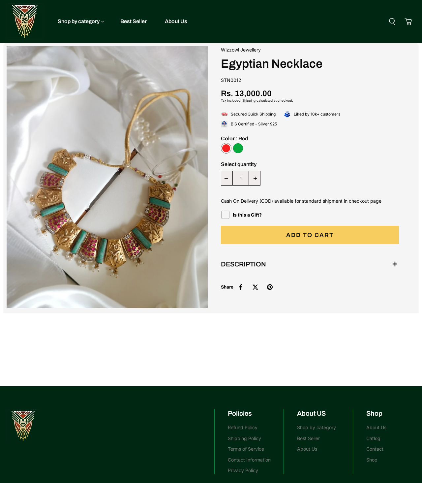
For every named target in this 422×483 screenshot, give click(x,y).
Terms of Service (246, 449)
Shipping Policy (244, 438)
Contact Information (249, 460)
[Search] (392, 21)
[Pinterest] (269, 287)
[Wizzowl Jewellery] (25, 21)
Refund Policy (242, 427)
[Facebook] (240, 287)
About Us (176, 21)
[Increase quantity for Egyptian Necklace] (255, 178)
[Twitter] (255, 287)
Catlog (373, 438)
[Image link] (107, 425)
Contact (374, 449)
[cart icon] (408, 21)
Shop (371, 460)
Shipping (249, 100)
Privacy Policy (243, 470)
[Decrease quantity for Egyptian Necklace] (226, 178)
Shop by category (79, 21)
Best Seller (133, 21)
